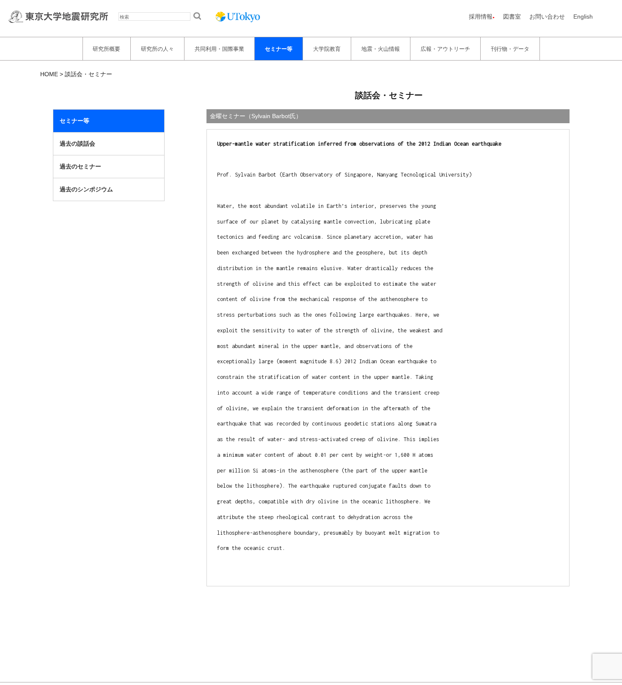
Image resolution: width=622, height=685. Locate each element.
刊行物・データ (510, 48)
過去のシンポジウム (86, 189)
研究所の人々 (157, 48)
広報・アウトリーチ (445, 48)
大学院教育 (327, 48)
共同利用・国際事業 (219, 48)
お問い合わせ (547, 16)
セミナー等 (278, 48)
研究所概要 (106, 48)
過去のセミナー (80, 166)
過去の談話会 (77, 143)
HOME (49, 74)
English (583, 16)
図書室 (512, 16)
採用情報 (481, 16)
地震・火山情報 (380, 48)
